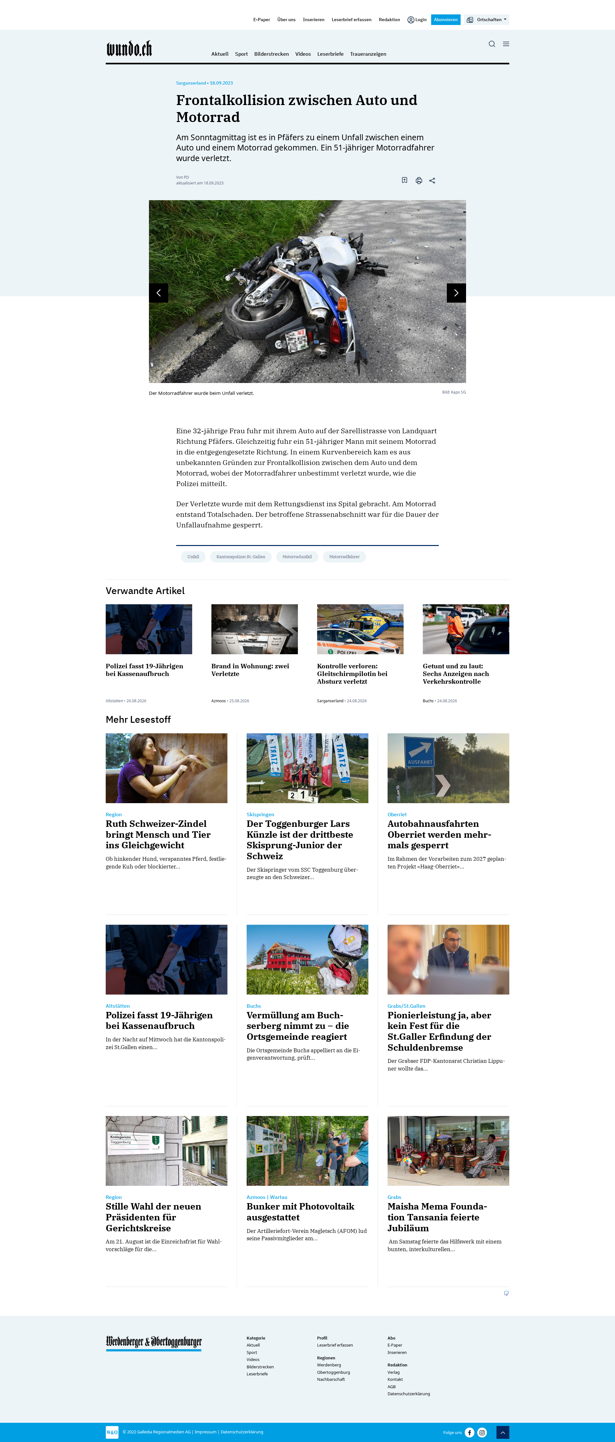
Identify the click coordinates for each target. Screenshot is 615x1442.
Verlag (394, 1372)
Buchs (428, 701)
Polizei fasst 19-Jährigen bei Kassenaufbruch (144, 670)
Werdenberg (329, 1365)
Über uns (286, 19)
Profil (322, 1338)
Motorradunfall (297, 556)
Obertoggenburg (333, 1372)
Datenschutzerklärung (409, 1394)
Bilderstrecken (271, 54)
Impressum (206, 1432)
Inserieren (313, 19)
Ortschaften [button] (489, 19)
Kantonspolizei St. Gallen (241, 556)
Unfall (193, 556)
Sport (241, 54)
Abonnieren (446, 19)
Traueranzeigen (368, 54)
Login (421, 19)
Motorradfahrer (344, 556)
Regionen (326, 1358)
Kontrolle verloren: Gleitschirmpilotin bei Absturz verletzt (352, 674)
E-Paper (261, 19)
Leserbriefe (330, 54)
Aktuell (220, 54)
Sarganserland (191, 83)
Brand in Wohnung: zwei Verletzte (250, 670)
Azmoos (218, 701)
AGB (392, 1386)
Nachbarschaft (331, 1379)
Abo (391, 1338)
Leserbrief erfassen (352, 19)
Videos (303, 54)
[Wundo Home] (130, 48)
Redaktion (389, 19)
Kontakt (395, 1379)
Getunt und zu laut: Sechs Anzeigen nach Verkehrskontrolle (456, 674)
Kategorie (256, 1338)
